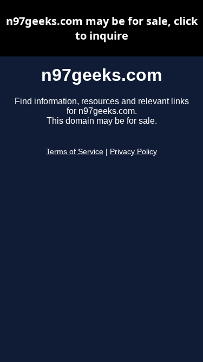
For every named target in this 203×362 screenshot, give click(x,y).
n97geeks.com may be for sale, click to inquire (102, 28)
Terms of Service (74, 152)
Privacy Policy (133, 152)
